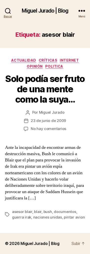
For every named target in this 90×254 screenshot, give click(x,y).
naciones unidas (47, 217)
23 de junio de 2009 (48, 120)
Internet (69, 60)
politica (54, 66)
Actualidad (23, 60)
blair (38, 211)
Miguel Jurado (51, 112)
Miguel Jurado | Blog (45, 10)
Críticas (48, 60)
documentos (65, 211)
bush (48, 211)
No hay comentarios (48, 128)
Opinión (35, 66)
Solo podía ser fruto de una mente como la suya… (44, 89)
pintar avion (74, 217)
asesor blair (22, 211)
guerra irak (21, 217)
